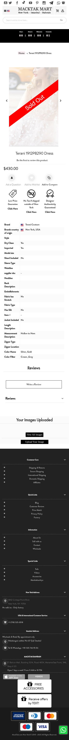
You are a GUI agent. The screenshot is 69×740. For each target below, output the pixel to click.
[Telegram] (51, 2)
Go (61, 20)
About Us (37, 537)
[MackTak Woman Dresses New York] (34, 10)
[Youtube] (30, 3)
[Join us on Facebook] (17, 3)
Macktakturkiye (37, 580)
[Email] (5, 3)
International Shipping (37, 475)
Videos (37, 572)
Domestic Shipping (37, 478)
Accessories (36, 576)
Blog (37, 502)
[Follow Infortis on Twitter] (10, 3)
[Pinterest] (37, 3)
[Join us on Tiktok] (23, 3)
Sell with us (36, 541)
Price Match (37, 510)
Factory (37, 517)
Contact (37, 545)
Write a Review (33, 384)
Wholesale (37, 548)
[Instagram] (44, 3)
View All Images (34, 434)
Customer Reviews (37, 506)
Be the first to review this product (32, 160)
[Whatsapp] (58, 3)
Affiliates (36, 482)
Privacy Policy (37, 513)
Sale (37, 569)
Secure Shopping (37, 471)
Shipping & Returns (37, 467)
